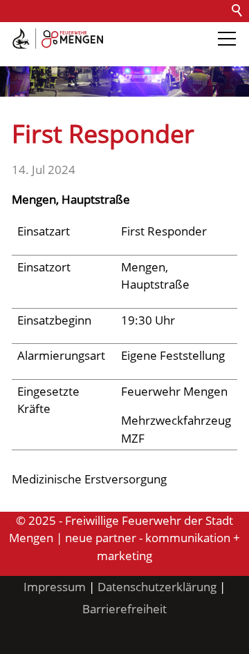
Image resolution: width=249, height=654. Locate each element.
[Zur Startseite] (58, 39)
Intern (114, 55)
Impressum (55, 587)
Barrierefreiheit (47, 55)
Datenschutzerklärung (157, 587)
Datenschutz (160, 33)
